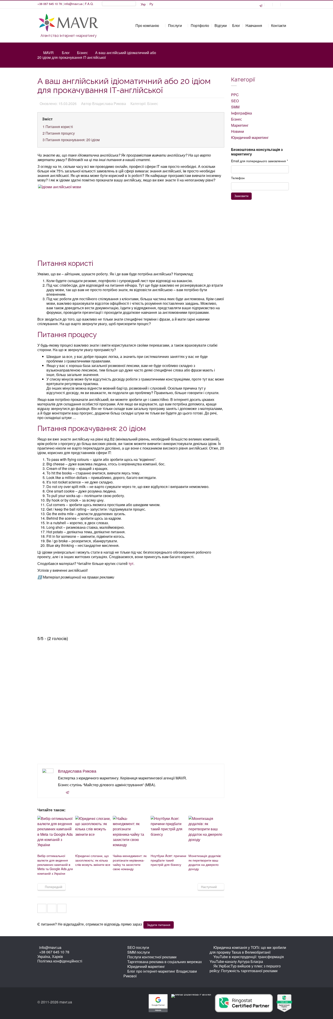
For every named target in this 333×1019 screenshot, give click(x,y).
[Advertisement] (131, 223)
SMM (235, 107)
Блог (66, 52)
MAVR (48, 52)
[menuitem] (151, 4)
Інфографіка (241, 113)
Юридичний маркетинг (250, 137)
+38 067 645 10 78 (49, 4)
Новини (237, 131)
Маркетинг (240, 125)
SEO (235, 100)
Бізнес (82, 52)
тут (130, 563)
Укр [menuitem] (143, 4)
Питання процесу (59, 133)
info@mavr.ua (73, 4)
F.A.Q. (89, 4)
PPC (235, 94)
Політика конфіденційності (59, 961)
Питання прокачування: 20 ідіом (71, 139)
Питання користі (58, 126)
